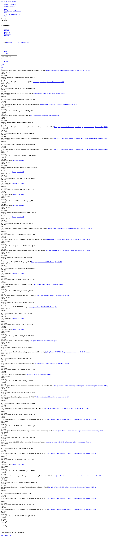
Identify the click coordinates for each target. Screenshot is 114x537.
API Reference (17, 11)
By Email (17, 42)
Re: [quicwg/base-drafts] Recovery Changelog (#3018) (47, 284)
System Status (25, 42)
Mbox (2, 535)
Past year (6, 35)
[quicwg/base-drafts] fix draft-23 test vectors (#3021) (45, 115)
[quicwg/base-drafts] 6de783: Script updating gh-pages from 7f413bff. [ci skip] (67, 408)
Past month (7, 34)
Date (5, 51)
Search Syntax (8, 11)
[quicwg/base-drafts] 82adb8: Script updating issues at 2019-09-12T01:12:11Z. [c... (70, 228)
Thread (6, 53)
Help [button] (5, 9)
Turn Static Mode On (14, 14)
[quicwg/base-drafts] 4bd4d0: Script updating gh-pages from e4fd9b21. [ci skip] (68, 70)
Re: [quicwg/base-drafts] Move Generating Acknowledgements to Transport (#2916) (72, 419)
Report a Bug (10, 42)
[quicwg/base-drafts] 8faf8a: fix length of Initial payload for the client (58, 104)
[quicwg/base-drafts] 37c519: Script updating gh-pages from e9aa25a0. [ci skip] (67, 352)
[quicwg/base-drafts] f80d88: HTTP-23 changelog (43, 307)
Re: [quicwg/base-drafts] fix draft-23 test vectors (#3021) (48, 82)
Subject (3, 64)
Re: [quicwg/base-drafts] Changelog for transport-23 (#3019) (52, 295)
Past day (6, 30)
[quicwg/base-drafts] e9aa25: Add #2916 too (38, 374)
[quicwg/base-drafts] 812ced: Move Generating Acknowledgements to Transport (68, 442)
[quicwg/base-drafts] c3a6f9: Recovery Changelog (43, 340)
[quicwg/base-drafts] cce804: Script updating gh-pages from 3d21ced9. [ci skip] (67, 239)
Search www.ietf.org (10, 4)
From (2, 66)
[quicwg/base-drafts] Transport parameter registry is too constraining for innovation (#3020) (77, 476)
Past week (7, 32)
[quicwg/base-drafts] (18, 160)
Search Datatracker (9, 6)
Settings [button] (6, 12)
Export (6, 61)
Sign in (6, 16)
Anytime (6, 29)
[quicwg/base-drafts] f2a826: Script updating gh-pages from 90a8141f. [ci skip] (67, 250)
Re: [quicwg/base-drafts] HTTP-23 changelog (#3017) (46, 262)
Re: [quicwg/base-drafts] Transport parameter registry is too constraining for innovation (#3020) (81, 127)
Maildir (6, 535)
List (2, 69)
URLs (10, 535)
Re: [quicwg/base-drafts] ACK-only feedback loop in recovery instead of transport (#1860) (77, 431)
